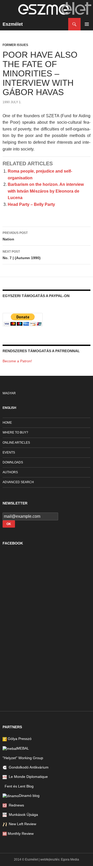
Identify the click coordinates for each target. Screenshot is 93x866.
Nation (15, 236)
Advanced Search (18, 482)
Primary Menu (87, 24)
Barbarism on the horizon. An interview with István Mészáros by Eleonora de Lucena (46, 191)
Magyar (9, 393)
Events (9, 452)
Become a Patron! (17, 361)
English (9, 408)
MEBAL (23, 748)
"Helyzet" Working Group (23, 758)
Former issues (15, 45)
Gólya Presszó (19, 739)
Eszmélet (13, 24)
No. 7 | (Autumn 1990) (22, 255)
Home (7, 422)
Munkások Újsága (22, 814)
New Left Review (21, 824)
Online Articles (16, 442)
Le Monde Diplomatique (27, 777)
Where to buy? (15, 432)
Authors (10, 472)
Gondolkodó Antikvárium (28, 767)
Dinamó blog (29, 795)
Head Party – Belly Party (31, 204)
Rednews (15, 805)
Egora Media (70, 859)
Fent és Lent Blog (18, 786)
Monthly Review (20, 833)
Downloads (13, 462)
